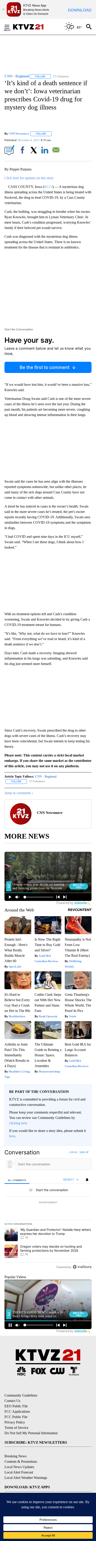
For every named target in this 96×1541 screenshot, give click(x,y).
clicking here (18, 1123)
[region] (48, 1211)
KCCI (48, 187)
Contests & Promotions (20, 1461)
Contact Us (12, 1401)
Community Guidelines (20, 1395)
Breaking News (15, 1456)
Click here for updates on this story (29, 178)
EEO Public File (16, 1406)
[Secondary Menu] (10, 26)
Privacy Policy (14, 1422)
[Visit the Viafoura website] (82, 1267)
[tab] (16, 1180)
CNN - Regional (45, 776)
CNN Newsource (19, 133)
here (12, 1136)
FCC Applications (17, 1411)
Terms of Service (16, 1428)
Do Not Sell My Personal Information (31, 1433)
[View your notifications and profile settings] (87, 1179)
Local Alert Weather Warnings (25, 1478)
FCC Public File (15, 1417)
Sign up (83, 1152)
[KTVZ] (31, 27)
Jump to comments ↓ (18, 793)
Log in (73, 1152)
